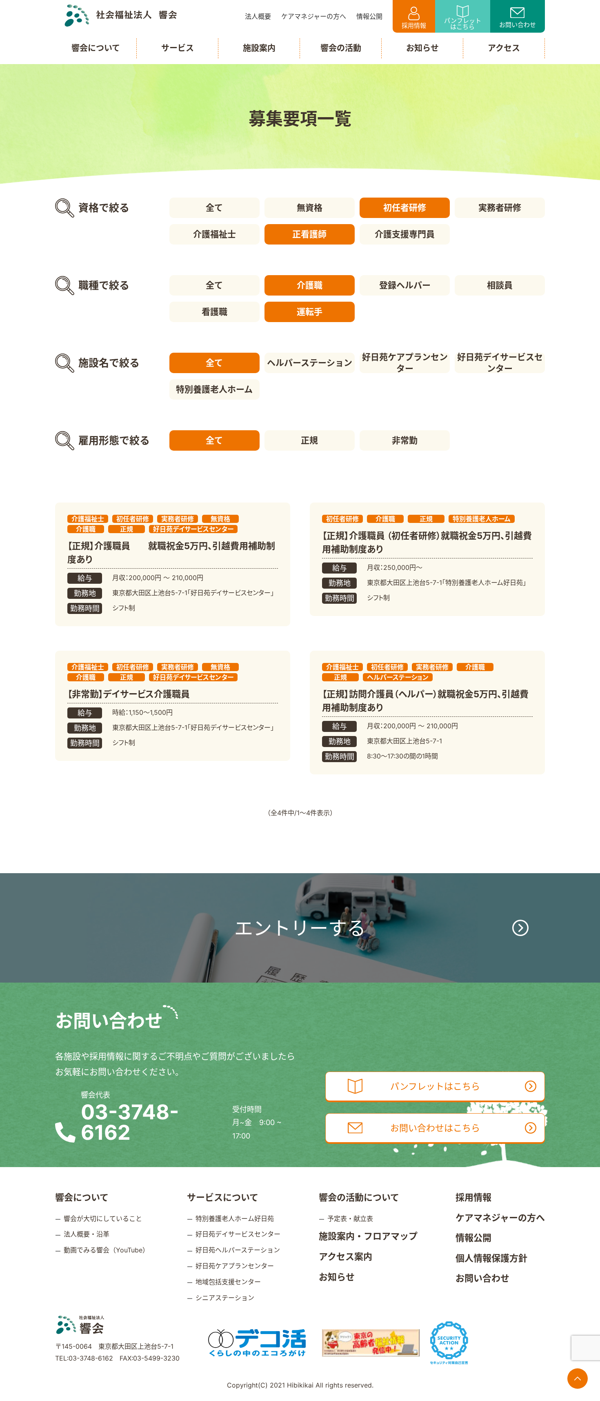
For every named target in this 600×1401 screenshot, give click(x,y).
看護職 (214, 312)
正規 (309, 440)
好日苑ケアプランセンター (405, 363)
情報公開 (473, 1237)
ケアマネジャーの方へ (500, 1217)
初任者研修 (404, 207)
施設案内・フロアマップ (368, 1236)
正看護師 (309, 234)
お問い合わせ (517, 25)
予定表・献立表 (350, 1218)
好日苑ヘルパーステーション (238, 1250)
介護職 (309, 285)
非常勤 (405, 440)
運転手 (309, 312)
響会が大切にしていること (103, 1218)
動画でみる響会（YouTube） (106, 1250)
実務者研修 (499, 207)
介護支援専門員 (405, 234)
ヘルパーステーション (309, 363)
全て (214, 207)
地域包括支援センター (228, 1282)
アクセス (504, 48)
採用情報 (414, 25)
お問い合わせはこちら (435, 1128)
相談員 (500, 285)
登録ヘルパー (405, 285)
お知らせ (337, 1277)
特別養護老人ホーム (214, 389)
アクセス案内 (345, 1256)
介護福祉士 (214, 234)
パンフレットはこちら (462, 24)
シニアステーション (225, 1298)
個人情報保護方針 (491, 1258)
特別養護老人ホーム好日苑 (235, 1218)
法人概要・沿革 (86, 1234)
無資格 (309, 207)
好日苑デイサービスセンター (500, 363)
